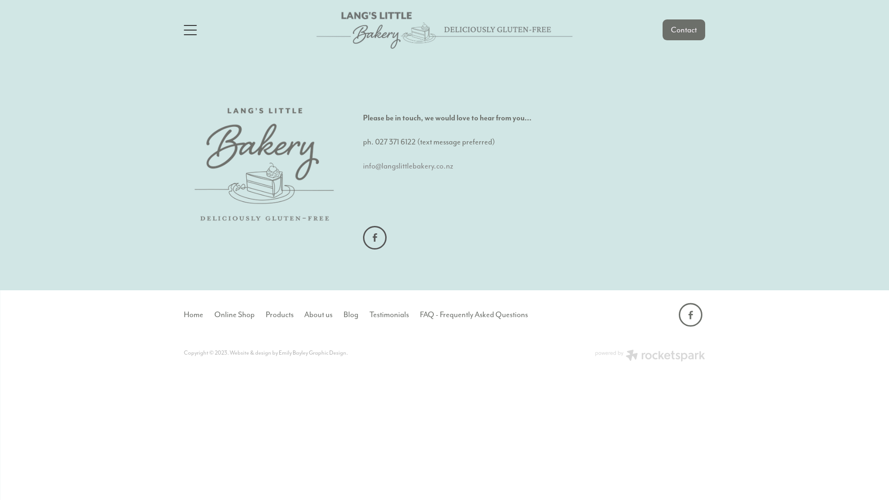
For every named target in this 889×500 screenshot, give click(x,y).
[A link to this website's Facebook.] (375, 238)
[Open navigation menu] (249, 30)
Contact (684, 30)
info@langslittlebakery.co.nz (408, 166)
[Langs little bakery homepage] (444, 30)
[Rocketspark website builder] (650, 356)
